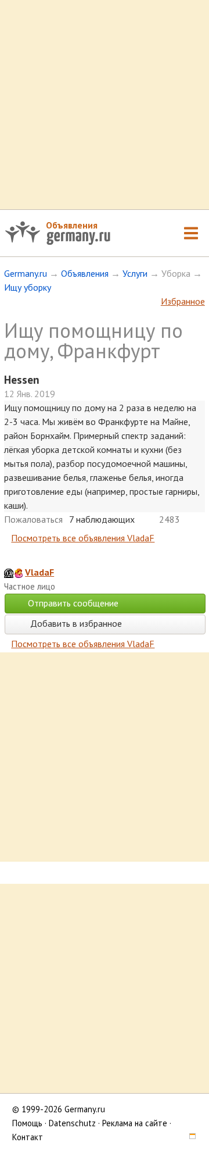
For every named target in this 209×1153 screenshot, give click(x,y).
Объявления (72, 225)
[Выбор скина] (188, 1137)
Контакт (27, 1137)
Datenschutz (72, 1123)
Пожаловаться (33, 519)
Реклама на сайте (134, 1123)
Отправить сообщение (73, 603)
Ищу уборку (27, 287)
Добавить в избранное (75, 623)
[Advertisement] (104, 104)
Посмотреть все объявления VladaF (82, 538)
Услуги (134, 273)
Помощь (27, 1123)
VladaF (39, 572)
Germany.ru (25, 273)
